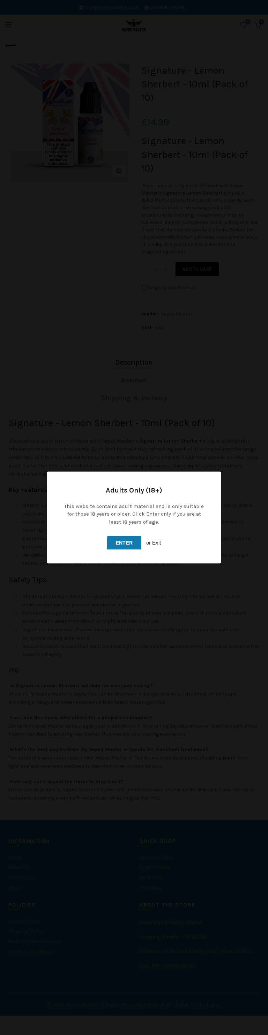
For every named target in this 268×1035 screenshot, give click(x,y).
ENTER (124, 543)
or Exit (153, 543)
